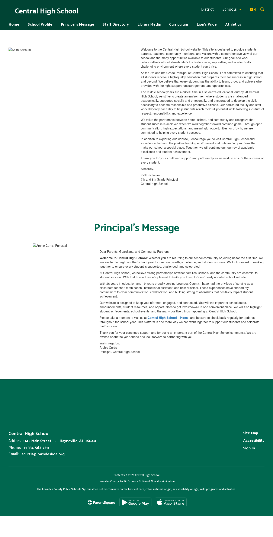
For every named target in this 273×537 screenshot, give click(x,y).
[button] (231, 9)
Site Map (250, 433)
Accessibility (253, 440)
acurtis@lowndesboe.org (43, 454)
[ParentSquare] (101, 502)
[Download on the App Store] (171, 502)
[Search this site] (262, 9)
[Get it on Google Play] (135, 502)
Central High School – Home (168, 317)
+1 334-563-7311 (36, 448)
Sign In (249, 448)
